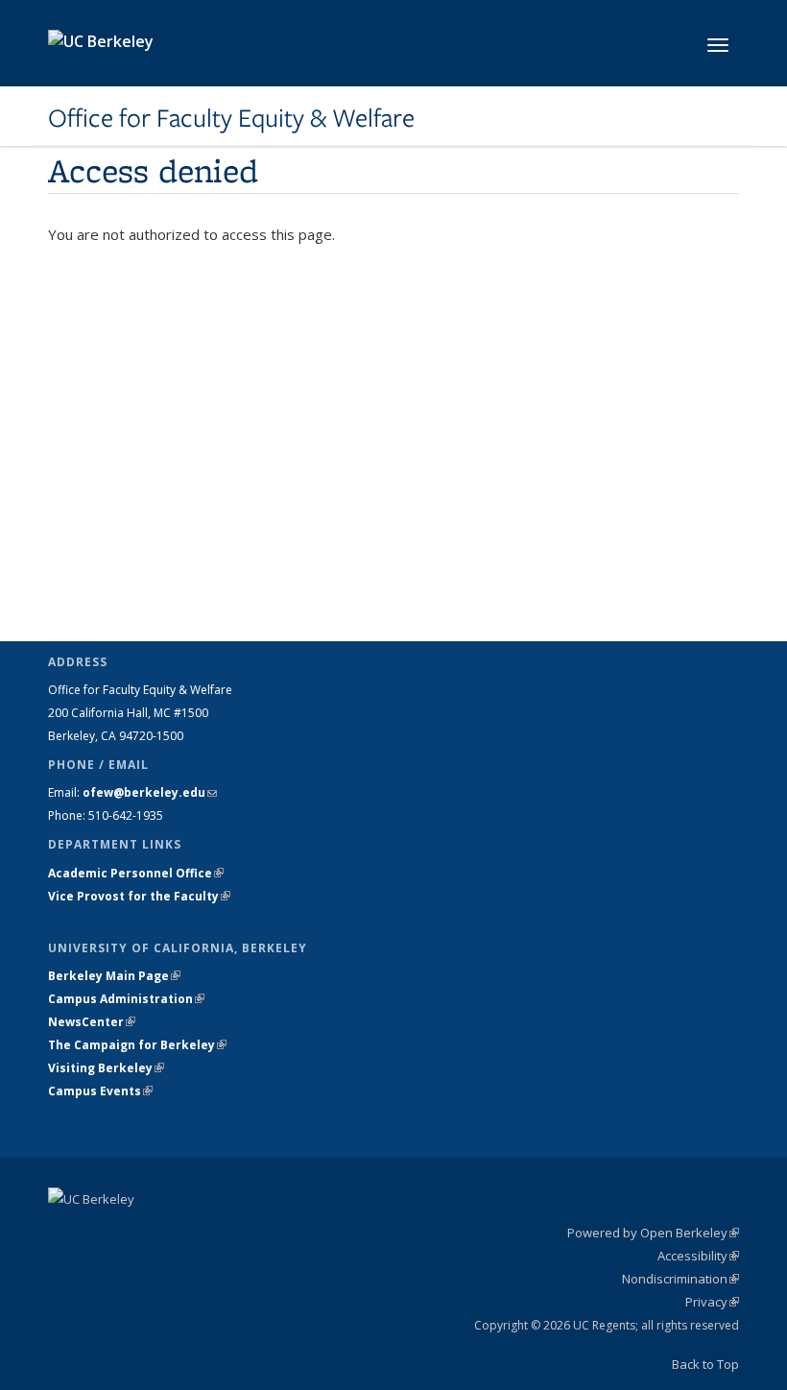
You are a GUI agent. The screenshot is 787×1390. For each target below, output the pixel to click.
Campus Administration (126, 999)
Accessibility (698, 1255)
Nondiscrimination (680, 1278)
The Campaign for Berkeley (137, 1045)
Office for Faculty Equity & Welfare (231, 118)
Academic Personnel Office (136, 873)
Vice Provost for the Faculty (139, 896)
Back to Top (705, 1364)
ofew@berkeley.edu (150, 792)
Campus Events (100, 1091)
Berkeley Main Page (114, 976)
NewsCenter (91, 1022)
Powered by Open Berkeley (653, 1232)
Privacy (712, 1301)
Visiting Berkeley (106, 1068)
